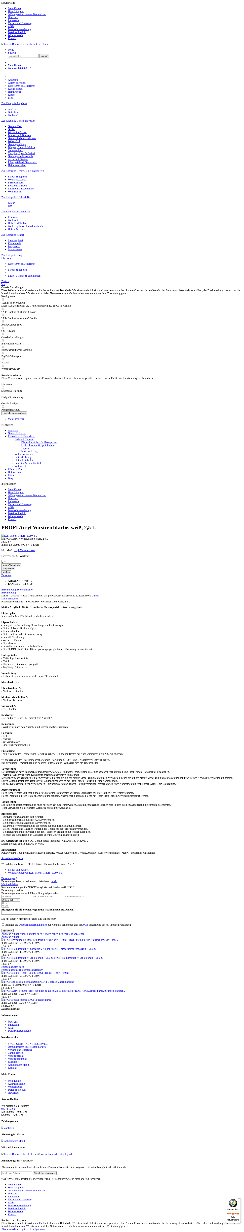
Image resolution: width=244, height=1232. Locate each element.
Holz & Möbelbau (17, 223)
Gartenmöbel (15, 126)
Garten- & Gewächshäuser (22, 138)
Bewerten (6, 575)
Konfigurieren (37, 1229)
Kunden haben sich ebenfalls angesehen (63, 933)
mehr (96, 595)
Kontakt (12, 38)
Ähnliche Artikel (10, 933)
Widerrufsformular (17, 1058)
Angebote (13, 430)
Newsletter (13, 1092)
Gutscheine (14, 112)
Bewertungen (24, 589)
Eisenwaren (14, 217)
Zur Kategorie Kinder (12, 234)
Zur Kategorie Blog (11, 255)
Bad (10, 205)
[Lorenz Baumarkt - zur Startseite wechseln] (24, 44)
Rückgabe (13, 1061)
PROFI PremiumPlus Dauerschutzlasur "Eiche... (93, 939)
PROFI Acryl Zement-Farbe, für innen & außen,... (100, 990)
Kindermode (14, 243)
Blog (10, 478)
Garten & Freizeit (17, 433)
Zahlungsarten (15, 1052)
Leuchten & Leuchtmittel (21, 188)
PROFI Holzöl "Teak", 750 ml (53, 972)
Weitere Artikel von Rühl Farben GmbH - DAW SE (35, 872)
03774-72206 (8, 1108)
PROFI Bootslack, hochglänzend (56, 981)
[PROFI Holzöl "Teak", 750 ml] (19, 972)
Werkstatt (13, 220)
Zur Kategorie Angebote (14, 103)
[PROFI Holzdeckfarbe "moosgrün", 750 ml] (25, 948)
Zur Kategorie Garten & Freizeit (18, 120)
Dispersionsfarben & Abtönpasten (39, 442)
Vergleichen (8, 568)
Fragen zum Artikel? (18, 869)
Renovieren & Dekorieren (21, 436)
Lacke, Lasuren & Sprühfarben (37, 445)
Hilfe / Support (16, 11)
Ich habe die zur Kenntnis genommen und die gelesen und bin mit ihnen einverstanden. (68, 924)
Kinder (11, 475)
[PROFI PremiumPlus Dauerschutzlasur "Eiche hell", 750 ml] (34, 939)
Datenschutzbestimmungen (33, 924)
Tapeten (25, 448)
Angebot (12, 109)
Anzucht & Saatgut (18, 159)
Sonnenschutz (15, 150)
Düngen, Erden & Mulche (21, 147)
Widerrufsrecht (15, 35)
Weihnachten (15, 191)
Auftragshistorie (16, 1083)
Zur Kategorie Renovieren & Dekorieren (22, 170)
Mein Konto (14, 8)
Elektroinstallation (17, 185)
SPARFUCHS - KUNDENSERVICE (28, 1043)
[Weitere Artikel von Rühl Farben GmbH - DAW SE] (19, 535)
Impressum (13, 20)
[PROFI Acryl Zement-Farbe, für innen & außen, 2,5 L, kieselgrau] (37, 990)
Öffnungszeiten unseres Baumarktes (27, 14)
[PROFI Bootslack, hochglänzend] (20, 981)
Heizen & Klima (16, 229)
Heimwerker (14, 472)
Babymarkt (14, 246)
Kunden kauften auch (30, 933)
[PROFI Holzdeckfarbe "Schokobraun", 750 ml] (27, 957)
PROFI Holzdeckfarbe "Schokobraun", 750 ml (78, 957)
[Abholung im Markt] (13, 1141)
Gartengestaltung (17, 144)
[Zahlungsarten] (7, 1128)
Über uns (13, 17)
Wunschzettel (15, 1086)
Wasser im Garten (17, 132)
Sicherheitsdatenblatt (12, 858)
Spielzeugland (15, 240)
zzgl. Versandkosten (24, 550)
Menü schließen (16, 418)
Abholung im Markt (18, 1064)
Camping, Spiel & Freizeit (21, 153)
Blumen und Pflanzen (19, 135)
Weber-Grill (14, 141)
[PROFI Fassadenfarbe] (14, 999)
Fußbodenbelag (16, 182)
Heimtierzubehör (17, 165)
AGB (11, 26)
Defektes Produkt (17, 32)
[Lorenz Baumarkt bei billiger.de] (55, 1154)
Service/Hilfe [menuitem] (23, 20)
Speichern (7, 930)
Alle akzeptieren (21, 1229)
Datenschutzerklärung (19, 29)
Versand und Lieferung (20, 23)
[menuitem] (125, 8)
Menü (11, 49)
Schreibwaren (15, 249)
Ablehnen (6, 1229)
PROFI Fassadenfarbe (39, 999)
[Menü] (239, 1199)
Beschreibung (8, 589)
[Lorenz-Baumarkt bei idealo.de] (18, 1154)
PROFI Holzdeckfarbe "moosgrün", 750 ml (73, 948)
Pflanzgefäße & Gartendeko (22, 162)
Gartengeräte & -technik (20, 156)
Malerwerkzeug (29, 451)
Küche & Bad (15, 469)
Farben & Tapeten (17, 176)
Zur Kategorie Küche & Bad (16, 197)
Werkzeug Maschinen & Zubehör (25, 226)
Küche (11, 202)
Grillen (11, 129)
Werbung (13, 115)
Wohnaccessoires (17, 179)
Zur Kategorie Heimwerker (15, 211)
